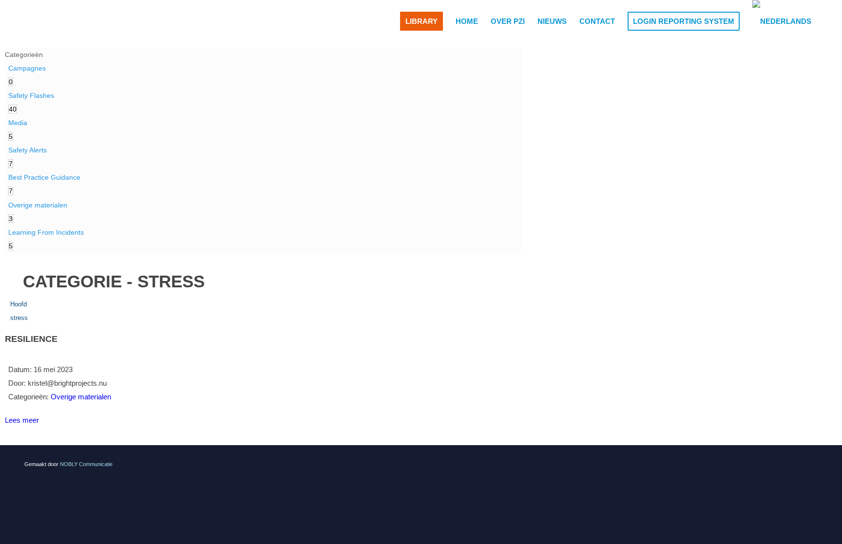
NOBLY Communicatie (86, 464)
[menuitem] (421, 21)
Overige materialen (81, 397)
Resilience (31, 339)
